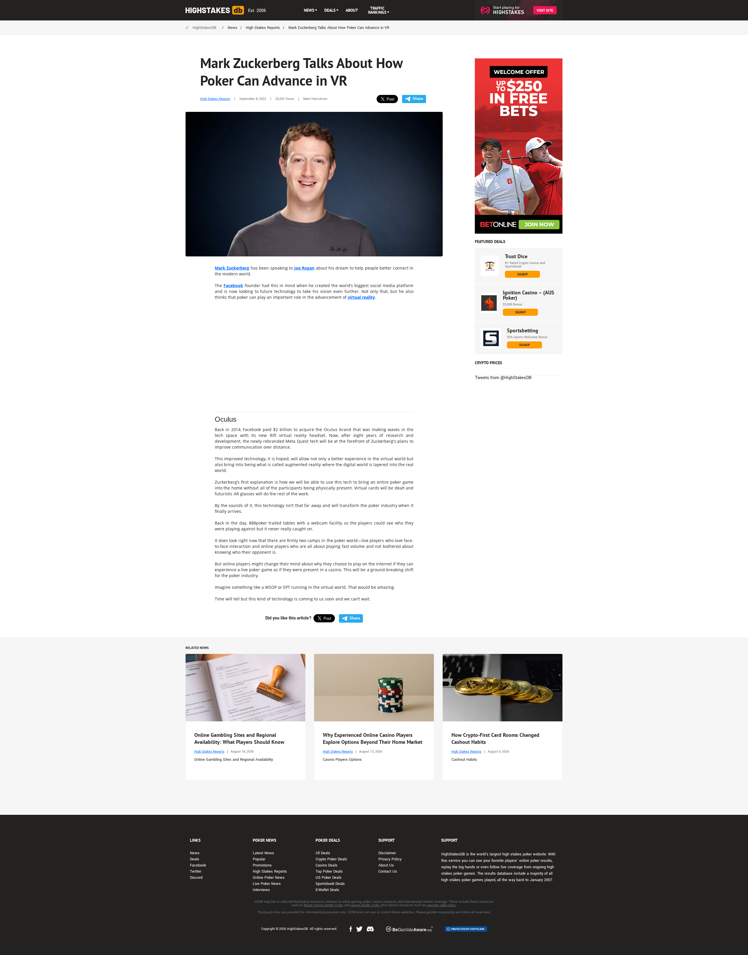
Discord (196, 878)
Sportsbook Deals (330, 884)
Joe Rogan (304, 268)
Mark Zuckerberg (232, 268)
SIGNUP (522, 274)
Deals (194, 859)
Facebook (233, 285)
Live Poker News (267, 884)
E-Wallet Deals (327, 890)
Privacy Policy (389, 859)
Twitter (195, 871)
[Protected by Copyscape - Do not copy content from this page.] (466, 929)
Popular (259, 859)
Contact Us (387, 871)
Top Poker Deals (329, 871)
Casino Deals (326, 865)
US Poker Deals (329, 878)
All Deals (323, 853)
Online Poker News (269, 878)
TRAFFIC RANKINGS (377, 10)
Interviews (261, 890)
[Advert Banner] (518, 146)
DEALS (329, 10)
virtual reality (361, 297)
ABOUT (352, 10)
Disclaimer (387, 853)
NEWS (309, 10)
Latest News (263, 853)
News (195, 853)
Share (418, 98)
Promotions (262, 865)
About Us (386, 865)
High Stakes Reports (215, 99)
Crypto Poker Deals (331, 859)
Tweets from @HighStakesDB (503, 378)
